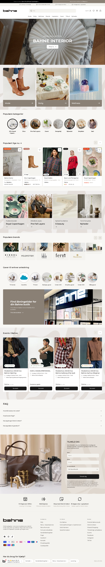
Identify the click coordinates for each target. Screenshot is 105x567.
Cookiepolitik (44, 545)
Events (89, 532)
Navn (68, 452)
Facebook (90, 535)
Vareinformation (65, 530)
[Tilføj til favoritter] (20, 150)
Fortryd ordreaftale (46, 530)
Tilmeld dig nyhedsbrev (94, 530)
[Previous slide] (95, 142)
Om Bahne (63, 522)
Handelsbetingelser (46, 532)
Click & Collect (91, 525)
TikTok (89, 540)
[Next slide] (100, 142)
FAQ (41, 522)
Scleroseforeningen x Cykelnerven (70, 525)
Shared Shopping (92, 527)
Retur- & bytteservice (47, 525)
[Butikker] (97, 10)
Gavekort (43, 538)
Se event (15, 388)
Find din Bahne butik (93, 522)
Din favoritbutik (71, 466)
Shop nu (51, 46)
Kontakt (42, 540)
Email (68, 459)
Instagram (90, 538)
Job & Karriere (64, 527)
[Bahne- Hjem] (15, 11)
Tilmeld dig (83, 476)
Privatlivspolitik (45, 543)
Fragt (42, 535)
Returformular (45, 527)
